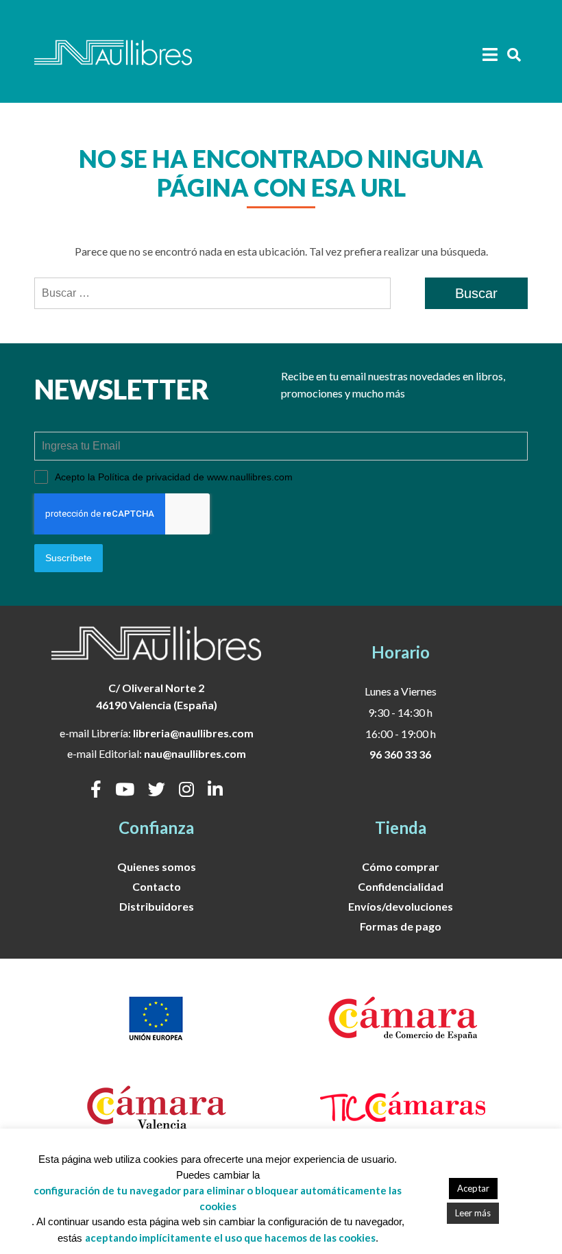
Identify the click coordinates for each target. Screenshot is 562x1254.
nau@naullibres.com (195, 753)
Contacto (156, 886)
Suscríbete (68, 557)
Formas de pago (400, 926)
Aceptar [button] (473, 1188)
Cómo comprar (400, 866)
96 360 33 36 (400, 754)
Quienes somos (156, 866)
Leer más (473, 1212)
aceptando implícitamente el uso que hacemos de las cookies (230, 1237)
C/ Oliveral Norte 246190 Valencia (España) (156, 696)
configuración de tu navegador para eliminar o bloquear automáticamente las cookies (218, 1198)
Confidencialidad (400, 886)
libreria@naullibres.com (193, 732)
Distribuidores (156, 906)
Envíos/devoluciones (400, 906)
